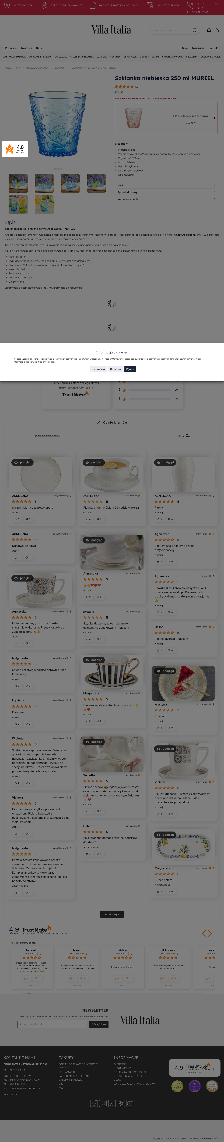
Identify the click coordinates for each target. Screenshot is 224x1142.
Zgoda (130, 369)
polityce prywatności (44, 361)
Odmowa (115, 369)
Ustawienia (98, 369)
